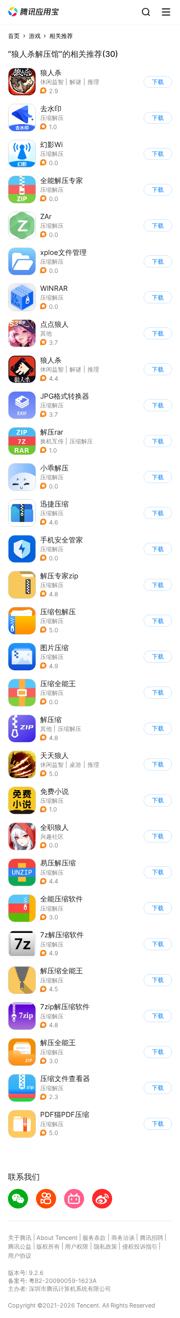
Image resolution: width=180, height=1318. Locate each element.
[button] (33, 12)
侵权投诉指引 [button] (139, 1246)
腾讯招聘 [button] (151, 1237)
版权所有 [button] (48, 1246)
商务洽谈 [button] (123, 1237)
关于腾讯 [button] (19, 1237)
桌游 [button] (75, 764)
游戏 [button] (35, 35)
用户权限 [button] (76, 1246)
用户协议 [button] (19, 1255)
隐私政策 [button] (105, 1246)
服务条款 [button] (94, 1237)
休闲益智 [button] (52, 81)
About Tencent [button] (56, 1237)
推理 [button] (93, 81)
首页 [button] (14, 35)
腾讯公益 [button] (19, 1246)
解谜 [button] (75, 81)
